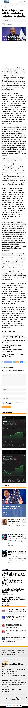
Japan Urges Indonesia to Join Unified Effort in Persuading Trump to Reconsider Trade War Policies (14, 337)
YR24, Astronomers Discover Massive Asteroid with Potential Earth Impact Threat (17, 553)
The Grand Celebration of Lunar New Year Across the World (12, 582)
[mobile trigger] (3, 1)
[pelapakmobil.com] (6, 1)
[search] (17, 1)
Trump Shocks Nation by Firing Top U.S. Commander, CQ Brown (11, 346)
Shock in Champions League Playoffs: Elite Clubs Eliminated (13, 574)
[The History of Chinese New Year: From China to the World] (4, 522)
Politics (5, 7)
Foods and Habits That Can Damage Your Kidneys (14, 624)
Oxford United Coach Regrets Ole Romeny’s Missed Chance (16, 609)
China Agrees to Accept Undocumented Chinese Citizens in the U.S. (13, 599)
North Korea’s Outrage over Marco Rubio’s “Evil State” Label (12, 507)
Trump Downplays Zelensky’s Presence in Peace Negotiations (13, 341)
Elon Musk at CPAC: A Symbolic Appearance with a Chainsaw (15, 535)
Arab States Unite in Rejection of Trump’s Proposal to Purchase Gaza (12, 350)
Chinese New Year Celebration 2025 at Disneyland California (16, 630)
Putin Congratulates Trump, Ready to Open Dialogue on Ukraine (13, 590)
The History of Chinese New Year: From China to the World (16, 520)
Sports (4, 577)
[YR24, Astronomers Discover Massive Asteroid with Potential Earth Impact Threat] (4, 553)
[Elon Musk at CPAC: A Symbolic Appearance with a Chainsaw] (4, 537)
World (4, 585)
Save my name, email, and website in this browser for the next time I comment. (15, 403)
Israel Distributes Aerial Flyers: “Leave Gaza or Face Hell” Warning (13, 355)
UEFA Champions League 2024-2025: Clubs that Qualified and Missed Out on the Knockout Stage (15, 617)
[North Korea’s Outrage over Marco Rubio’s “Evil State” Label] (14, 496)
